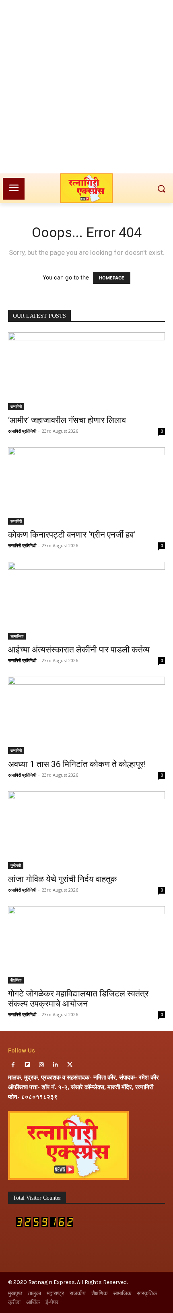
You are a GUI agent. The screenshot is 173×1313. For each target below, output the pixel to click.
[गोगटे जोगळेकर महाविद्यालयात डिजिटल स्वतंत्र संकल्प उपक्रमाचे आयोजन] (86, 945)
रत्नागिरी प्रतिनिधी (22, 431)
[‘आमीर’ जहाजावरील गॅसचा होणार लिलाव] (86, 371)
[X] (70, 1065)
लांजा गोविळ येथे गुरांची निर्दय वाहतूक (62, 879)
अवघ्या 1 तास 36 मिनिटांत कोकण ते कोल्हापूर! (77, 764)
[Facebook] (13, 1065)
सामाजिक (16, 636)
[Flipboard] (27, 1065)
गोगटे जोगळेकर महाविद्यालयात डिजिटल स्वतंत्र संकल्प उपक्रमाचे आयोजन (78, 999)
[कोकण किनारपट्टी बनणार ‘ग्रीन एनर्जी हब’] (86, 486)
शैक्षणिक (15, 980)
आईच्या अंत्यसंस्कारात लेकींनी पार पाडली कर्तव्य (79, 649)
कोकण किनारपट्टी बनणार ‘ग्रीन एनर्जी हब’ (71, 535)
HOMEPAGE (111, 278)
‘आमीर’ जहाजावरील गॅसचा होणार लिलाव (67, 420)
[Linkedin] (56, 1065)
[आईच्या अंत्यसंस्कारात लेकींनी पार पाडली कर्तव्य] (86, 601)
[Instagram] (41, 1065)
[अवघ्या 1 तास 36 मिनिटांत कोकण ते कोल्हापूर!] (86, 715)
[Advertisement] (86, 86)
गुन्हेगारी (15, 865)
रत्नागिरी (16, 406)
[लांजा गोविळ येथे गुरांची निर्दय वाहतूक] (86, 830)
